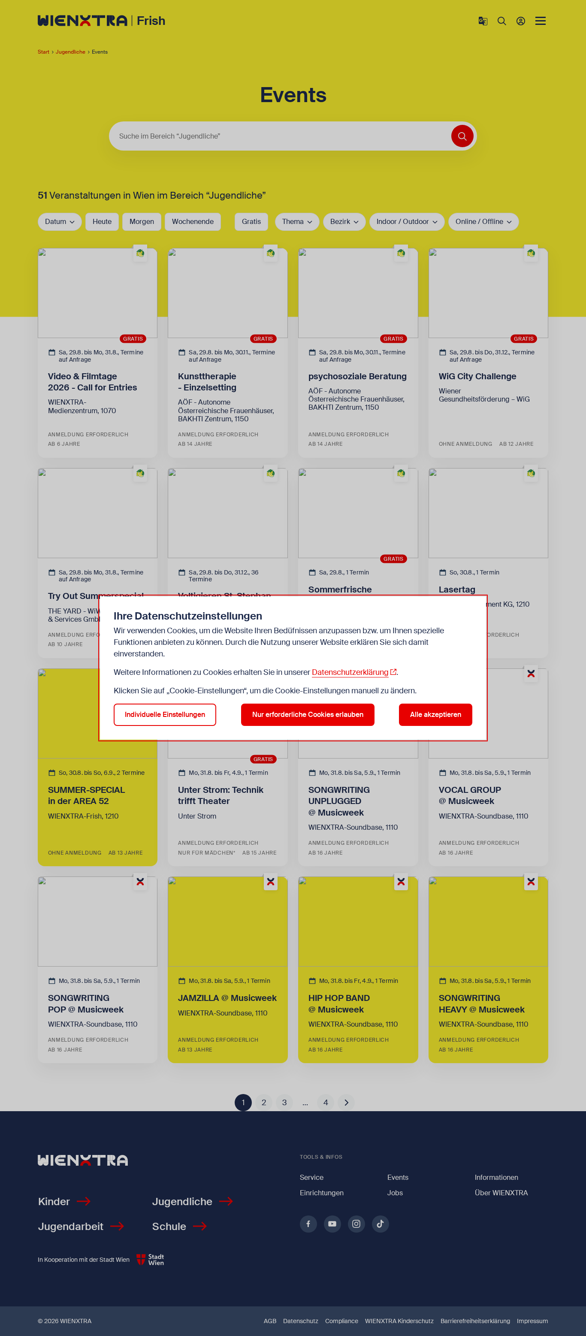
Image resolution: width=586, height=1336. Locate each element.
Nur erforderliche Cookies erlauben (307, 714)
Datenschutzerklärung (350, 672)
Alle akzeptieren (435, 714)
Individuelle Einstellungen (165, 714)
